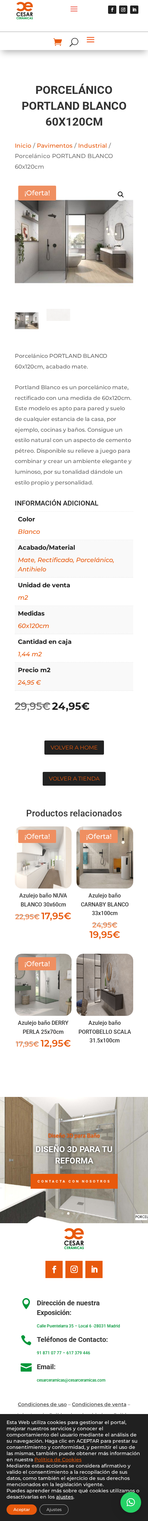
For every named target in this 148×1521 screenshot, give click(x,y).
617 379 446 (78, 1353)
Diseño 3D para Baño (74, 1135)
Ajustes (54, 1509)
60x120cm (33, 626)
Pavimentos (55, 145)
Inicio (23, 145)
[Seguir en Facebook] (112, 10)
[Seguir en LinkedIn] (134, 10)
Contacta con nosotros (74, 1181)
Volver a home (74, 747)
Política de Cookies (58, 1459)
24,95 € (29, 682)
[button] (121, 194)
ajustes (64, 1497)
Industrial (92, 145)
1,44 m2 (30, 654)
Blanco (29, 532)
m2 (23, 597)
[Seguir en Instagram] (123, 10)
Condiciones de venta (99, 1404)
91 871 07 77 (49, 1353)
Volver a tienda (74, 778)
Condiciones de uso (42, 1404)
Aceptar (21, 1509)
